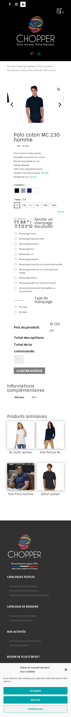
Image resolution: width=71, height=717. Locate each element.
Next (59, 104)
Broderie (23, 312)
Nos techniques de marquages (25, 641)
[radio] (16, 190)
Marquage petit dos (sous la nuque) (37, 283)
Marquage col (26, 254)
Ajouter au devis (29, 371)
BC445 (45, 173)
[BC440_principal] (35, 104)
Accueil (11, 66)
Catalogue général (26, 66)
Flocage (23, 307)
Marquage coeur (27, 233)
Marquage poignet (28, 259)
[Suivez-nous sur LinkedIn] (23, 4)
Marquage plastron (29, 243)
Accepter (35, 690)
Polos (24, 70)
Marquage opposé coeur (31, 238)
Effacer (60, 211)
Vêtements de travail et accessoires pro (29, 595)
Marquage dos (26, 249)
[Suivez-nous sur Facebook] (9, 4)
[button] (66, 669)
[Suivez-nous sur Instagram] (16, 4)
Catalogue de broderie (20, 620)
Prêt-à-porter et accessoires (23, 590)
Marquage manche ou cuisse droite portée (40, 264)
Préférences (35, 709)
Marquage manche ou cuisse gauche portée (38, 271)
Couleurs (19, 184)
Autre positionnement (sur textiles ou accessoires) (37, 290)
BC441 (33, 177)
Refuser (35, 700)
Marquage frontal (28, 277)
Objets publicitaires (19, 645)
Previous (12, 104)
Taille (17, 199)
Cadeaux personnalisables (23, 586)
